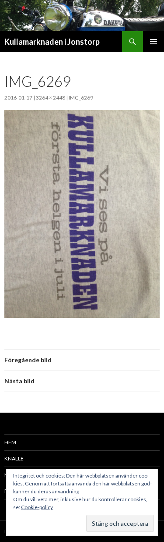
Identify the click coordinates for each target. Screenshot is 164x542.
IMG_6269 (81, 97)
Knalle (14, 458)
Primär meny (153, 41)
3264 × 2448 (50, 97)
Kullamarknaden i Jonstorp (52, 41)
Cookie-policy (37, 507)
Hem (10, 442)
